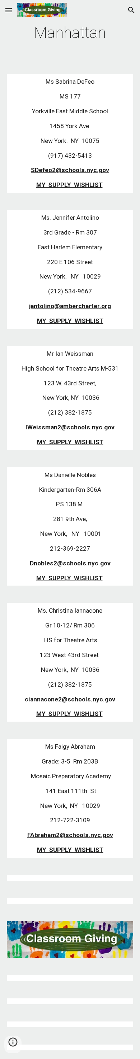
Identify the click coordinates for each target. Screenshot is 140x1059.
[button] (8, 10)
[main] (70, 32)
